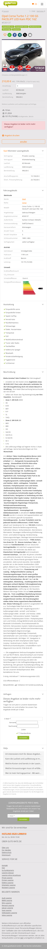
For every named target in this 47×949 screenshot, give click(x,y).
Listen (23, 729)
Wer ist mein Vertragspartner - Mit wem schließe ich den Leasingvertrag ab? (23, 773)
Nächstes (40, 11)
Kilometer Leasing (9, 885)
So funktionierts (8, 870)
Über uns (5, 847)
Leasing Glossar (8, 873)
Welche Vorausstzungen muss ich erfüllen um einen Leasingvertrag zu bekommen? (23, 768)
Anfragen (7, 694)
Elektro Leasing (7, 883)
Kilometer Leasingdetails (16, 151)
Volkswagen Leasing (9, 913)
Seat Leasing (6, 910)
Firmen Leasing (7, 880)
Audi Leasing (7, 898)
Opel (24, 199)
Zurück (6, 11)
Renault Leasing (8, 905)
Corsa (24, 203)
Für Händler (6, 850)
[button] (10, 35)
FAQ (3, 868)
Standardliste (25, 733)
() (35, 4)
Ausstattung (8, 304)
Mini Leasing (7, 903)
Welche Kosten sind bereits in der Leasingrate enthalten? (23, 763)
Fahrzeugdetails (10, 190)
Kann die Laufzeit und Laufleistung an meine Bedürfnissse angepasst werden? (23, 758)
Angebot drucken (12, 135)
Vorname (12, 722)
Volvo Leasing (7, 915)
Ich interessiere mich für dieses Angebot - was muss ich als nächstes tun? (23, 754)
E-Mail (7, 719)
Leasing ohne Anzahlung (11, 875)
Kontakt (5, 865)
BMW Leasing (7, 900)
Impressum (6, 855)
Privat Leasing (7, 878)
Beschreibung (9, 372)
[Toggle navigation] (42, 4)
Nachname (13, 726)
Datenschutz (6, 852)
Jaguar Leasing (7, 908)
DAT (22, 938)
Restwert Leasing (8, 887)
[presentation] (6, 53)
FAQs (5, 748)
